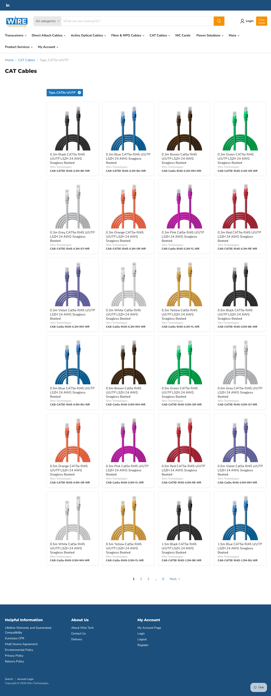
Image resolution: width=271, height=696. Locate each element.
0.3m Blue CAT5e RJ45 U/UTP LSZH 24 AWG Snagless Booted (128, 158)
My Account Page (149, 628)
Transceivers (14, 35)
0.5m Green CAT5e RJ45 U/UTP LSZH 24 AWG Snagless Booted (180, 392)
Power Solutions (208, 35)
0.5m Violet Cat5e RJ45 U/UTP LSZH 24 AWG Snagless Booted (240, 470)
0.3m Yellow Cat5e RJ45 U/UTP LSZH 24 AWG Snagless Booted (179, 314)
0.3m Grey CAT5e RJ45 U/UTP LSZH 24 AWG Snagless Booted (72, 236)
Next (173, 579)
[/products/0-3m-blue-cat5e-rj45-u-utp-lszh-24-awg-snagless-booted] (128, 128)
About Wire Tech (82, 628)
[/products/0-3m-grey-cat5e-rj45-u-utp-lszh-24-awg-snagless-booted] (72, 205)
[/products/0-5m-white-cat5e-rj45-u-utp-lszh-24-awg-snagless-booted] (72, 517)
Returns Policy (14, 661)
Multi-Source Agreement (21, 644)
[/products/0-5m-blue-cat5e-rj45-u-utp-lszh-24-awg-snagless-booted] (72, 361)
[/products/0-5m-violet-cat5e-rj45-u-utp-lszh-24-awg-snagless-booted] (240, 439)
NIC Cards (182, 35)
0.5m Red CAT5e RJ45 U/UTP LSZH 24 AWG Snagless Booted (183, 470)
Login (141, 633)
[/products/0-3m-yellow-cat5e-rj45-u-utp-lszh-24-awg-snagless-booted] (184, 284)
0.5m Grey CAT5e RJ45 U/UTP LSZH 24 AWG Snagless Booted (240, 392)
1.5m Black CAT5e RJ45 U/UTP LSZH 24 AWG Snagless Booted (179, 548)
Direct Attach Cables (47, 35)
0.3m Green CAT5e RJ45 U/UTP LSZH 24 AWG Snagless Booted (236, 158)
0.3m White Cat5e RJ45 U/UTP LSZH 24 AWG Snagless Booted (123, 314)
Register (142, 645)
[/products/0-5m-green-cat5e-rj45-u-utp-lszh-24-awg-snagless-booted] (184, 361)
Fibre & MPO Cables (126, 35)
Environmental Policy (19, 650)
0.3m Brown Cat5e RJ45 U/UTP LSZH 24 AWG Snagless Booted (179, 158)
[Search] (219, 21)
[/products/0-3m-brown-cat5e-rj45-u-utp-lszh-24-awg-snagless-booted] (184, 128)
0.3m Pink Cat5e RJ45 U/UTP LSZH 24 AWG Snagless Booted (183, 236)
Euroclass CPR (14, 638)
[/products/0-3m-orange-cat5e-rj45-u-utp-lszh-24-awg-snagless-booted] (128, 205)
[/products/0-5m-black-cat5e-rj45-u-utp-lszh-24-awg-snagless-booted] (240, 284)
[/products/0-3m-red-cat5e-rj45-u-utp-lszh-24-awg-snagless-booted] (240, 205)
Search (9, 679)
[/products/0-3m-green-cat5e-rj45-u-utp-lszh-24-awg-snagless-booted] (240, 128)
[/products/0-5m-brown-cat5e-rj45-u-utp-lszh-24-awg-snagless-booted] (128, 361)
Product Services (17, 47)
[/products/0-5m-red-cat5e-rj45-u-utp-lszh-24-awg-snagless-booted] (184, 439)
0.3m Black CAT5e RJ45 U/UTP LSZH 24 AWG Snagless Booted (67, 158)
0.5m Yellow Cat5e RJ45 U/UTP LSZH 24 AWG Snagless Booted (124, 548)
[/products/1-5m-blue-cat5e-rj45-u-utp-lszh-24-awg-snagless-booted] (240, 517)
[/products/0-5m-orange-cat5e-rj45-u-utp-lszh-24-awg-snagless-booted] (72, 439)
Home (9, 60)
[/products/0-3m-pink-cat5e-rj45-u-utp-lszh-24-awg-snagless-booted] (184, 205)
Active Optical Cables (87, 35)
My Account (47, 47)
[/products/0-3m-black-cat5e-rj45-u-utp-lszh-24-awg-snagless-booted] (72, 128)
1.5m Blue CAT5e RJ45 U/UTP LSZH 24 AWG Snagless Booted (240, 548)
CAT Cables (159, 35)
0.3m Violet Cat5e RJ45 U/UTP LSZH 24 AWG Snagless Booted (72, 314)
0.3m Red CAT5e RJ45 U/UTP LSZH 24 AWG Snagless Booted (239, 236)
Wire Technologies (60, 167)
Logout (142, 639)
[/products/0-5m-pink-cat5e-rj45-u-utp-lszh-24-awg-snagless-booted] (128, 439)
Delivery (76, 639)
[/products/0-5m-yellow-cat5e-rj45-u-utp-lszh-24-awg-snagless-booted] (128, 517)
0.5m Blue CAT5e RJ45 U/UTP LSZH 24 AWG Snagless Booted (72, 392)
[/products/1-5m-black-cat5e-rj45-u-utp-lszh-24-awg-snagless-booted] (184, 517)
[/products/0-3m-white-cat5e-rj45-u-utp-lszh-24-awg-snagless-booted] (128, 284)
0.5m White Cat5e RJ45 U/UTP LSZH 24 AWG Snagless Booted (67, 548)
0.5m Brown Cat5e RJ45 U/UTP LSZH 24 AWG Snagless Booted (123, 392)
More (233, 35)
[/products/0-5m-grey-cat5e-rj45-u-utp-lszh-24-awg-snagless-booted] (240, 361)
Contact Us (78, 633)
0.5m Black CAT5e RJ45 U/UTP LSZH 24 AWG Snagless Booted (235, 314)
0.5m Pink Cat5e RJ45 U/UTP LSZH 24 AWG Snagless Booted (127, 470)
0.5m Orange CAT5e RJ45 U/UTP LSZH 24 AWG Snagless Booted (69, 470)
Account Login (25, 679)
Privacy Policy (14, 656)
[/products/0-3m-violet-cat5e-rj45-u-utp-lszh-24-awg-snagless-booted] (72, 284)
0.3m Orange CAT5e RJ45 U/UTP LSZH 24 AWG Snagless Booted (125, 236)
